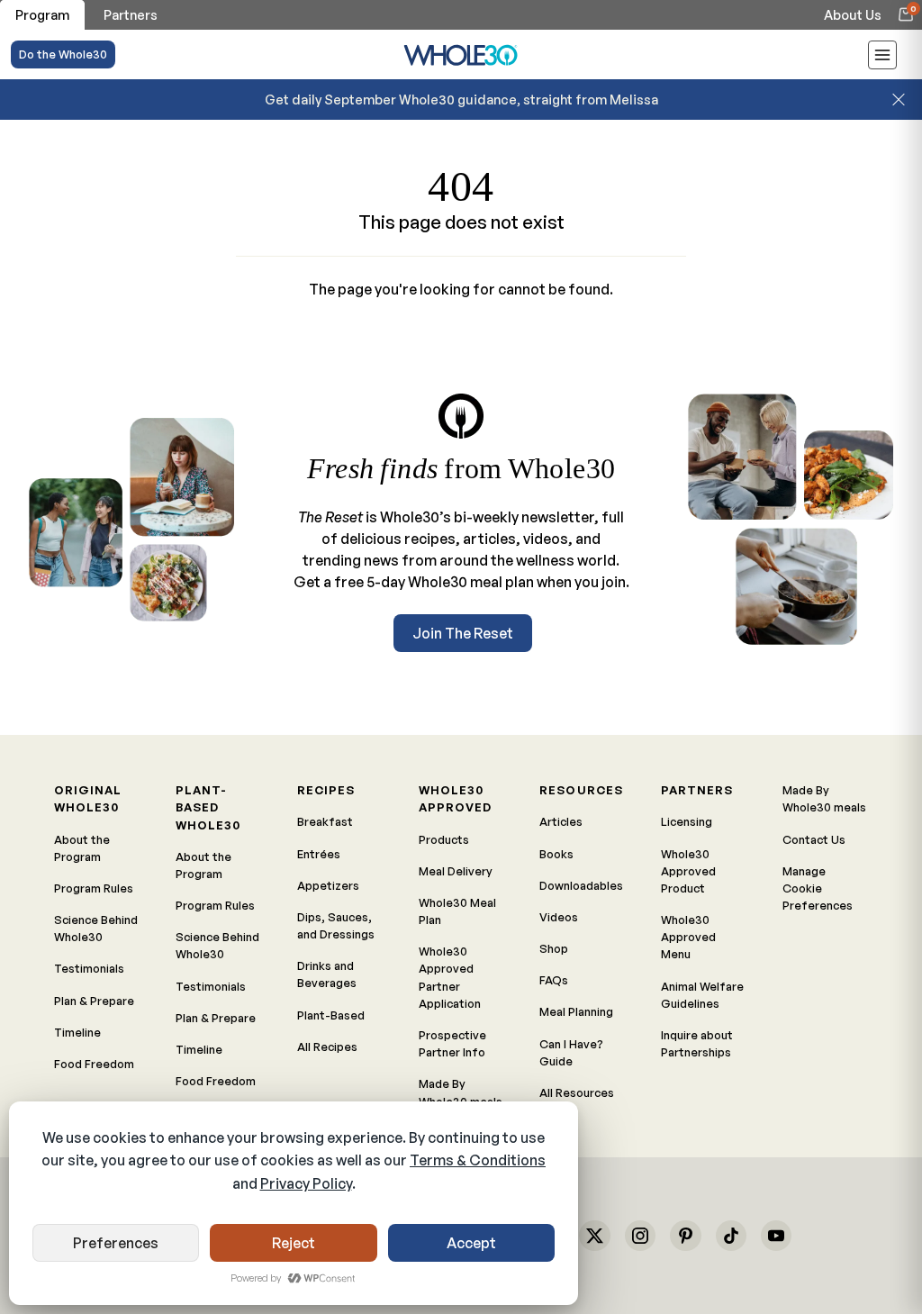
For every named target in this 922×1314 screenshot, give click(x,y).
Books (556, 854)
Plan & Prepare (94, 1000)
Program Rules (93, 888)
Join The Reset (462, 633)
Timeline (77, 1032)
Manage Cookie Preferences (817, 888)
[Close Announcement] (899, 99)
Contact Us (813, 839)
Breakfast (325, 821)
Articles (561, 821)
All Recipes (327, 1046)
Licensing (686, 821)
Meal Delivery (456, 871)
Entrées (318, 854)
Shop (553, 948)
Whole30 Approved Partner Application (450, 977)
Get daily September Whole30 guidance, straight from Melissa (461, 99)
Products (444, 839)
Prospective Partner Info (452, 1043)
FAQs (553, 980)
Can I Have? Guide (571, 1052)
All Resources (576, 1092)
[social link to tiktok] (731, 1235)
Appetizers (328, 885)
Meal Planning (576, 1011)
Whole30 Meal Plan (457, 911)
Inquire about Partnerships (697, 1043)
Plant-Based (331, 1015)
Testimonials (89, 968)
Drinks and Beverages (327, 974)
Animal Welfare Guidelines (702, 994)
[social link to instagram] (640, 1235)
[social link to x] (594, 1235)
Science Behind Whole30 (96, 928)
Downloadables (581, 885)
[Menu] (882, 58)
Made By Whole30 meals (460, 1092)
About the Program (82, 848)
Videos (558, 917)
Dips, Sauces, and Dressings (336, 925)
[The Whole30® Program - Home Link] (461, 54)
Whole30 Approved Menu (688, 936)
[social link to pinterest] (685, 1235)
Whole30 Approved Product (688, 871)
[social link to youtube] (776, 1235)
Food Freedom (94, 1063)
